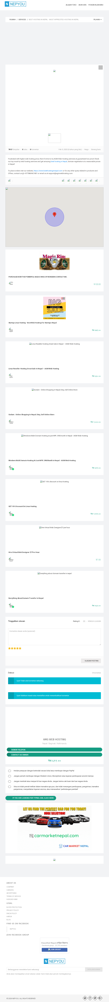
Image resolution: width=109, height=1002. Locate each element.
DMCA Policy (12, 913)
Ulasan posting (91, 661)
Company (10, 887)
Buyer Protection (14, 907)
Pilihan (97, 20)
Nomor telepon (18, 750)
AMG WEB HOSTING (54, 739)
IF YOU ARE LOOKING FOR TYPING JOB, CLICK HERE (33, 798)
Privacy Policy (13, 910)
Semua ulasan (94, 621)
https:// (36, 171)
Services (22, 20)
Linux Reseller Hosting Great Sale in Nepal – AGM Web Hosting (34, 369)
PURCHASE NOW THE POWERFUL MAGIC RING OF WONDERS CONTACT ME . (38, 277)
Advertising (11, 893)
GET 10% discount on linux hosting (23, 506)
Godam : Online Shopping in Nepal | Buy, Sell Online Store (31, 415)
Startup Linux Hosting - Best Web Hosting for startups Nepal (33, 323)
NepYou (13, 929)
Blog (9, 920)
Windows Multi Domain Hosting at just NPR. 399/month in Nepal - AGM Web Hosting (42, 460)
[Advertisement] (54, 44)
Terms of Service (14, 896)
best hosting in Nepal (59, 161)
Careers (10, 890)
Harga (9, 916)
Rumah (12, 20)
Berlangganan (93, 969)
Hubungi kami (12, 899)
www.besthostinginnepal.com (50, 171)
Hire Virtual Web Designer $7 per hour (24, 552)
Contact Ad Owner (19, 755)
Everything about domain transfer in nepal (26, 598)
